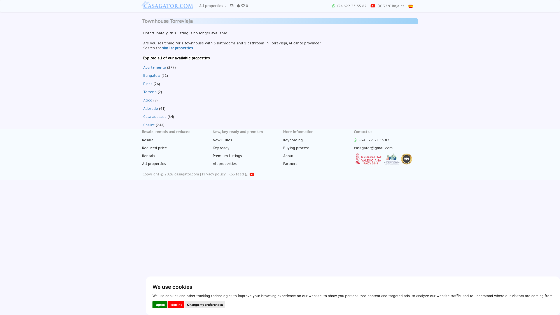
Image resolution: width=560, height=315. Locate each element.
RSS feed (236, 174)
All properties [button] (211, 6)
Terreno (150, 92)
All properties (154, 163)
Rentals (148, 156)
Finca (147, 84)
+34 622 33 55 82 (351, 6)
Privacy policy (214, 174)
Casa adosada (154, 116)
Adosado (150, 108)
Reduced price (154, 148)
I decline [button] (176, 304)
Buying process (296, 148)
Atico (147, 100)
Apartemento (154, 67)
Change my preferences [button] (205, 304)
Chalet (149, 125)
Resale (148, 140)
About (288, 156)
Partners (290, 163)
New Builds (222, 140)
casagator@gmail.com (373, 148)
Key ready (221, 148)
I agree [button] (160, 304)
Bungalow (151, 75)
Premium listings (227, 156)
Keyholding (293, 140)
